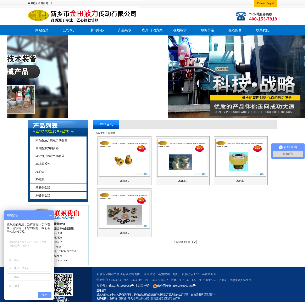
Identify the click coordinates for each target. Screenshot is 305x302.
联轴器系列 (42, 163)
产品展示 (124, 30)
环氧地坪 (133, 298)
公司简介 (69, 30)
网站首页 (42, 30)
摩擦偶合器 (42, 187)
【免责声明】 (143, 285)
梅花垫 (39, 171)
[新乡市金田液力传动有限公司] (87, 12)
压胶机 (122, 298)
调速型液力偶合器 (47, 148)
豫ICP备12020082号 (122, 285)
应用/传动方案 (152, 30)
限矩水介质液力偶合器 (50, 156)
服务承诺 (207, 30)
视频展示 (180, 30)
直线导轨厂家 (172, 298)
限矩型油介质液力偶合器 (51, 140)
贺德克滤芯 (157, 298)
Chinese (261, 3)
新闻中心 (97, 30)
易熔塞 (39, 179)
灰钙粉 (113, 298)
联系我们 (262, 30)
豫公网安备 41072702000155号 (176, 285)
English (270, 3)
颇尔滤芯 (144, 298)
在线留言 (235, 30)
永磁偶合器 (42, 195)
